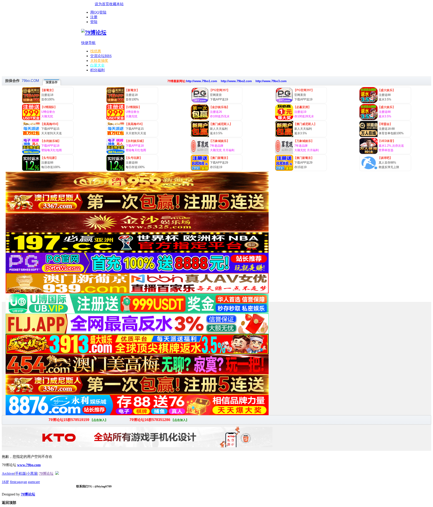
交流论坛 (101, 56)
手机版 (20, 473)
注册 (93, 17)
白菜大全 (97, 65)
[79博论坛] (93, 32)
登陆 (93, 22)
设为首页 (102, 4)
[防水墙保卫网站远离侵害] (57, 473)
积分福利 (97, 70)
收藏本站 (116, 4)
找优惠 (95, 51)
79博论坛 (46, 473)
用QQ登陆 (98, 12)
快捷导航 (88, 43)
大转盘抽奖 (99, 61)
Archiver (8, 473)
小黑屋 (32, 473)
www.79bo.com (29, 465)
